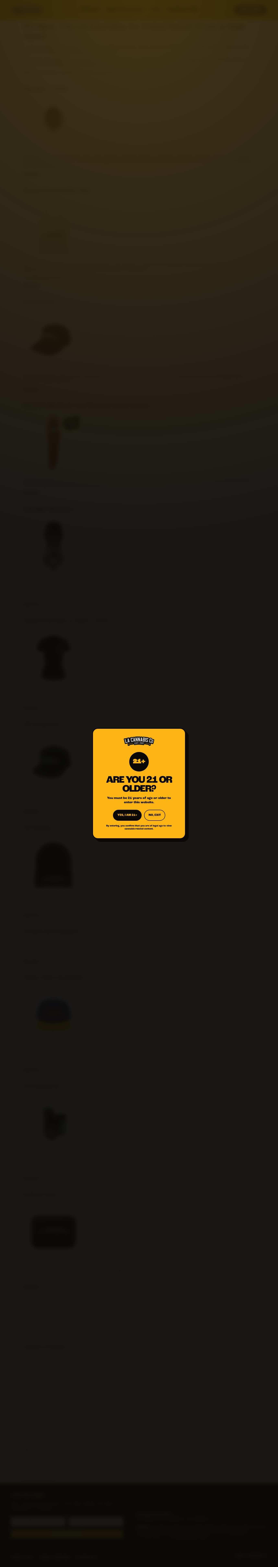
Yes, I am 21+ (127, 815)
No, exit (155, 815)
